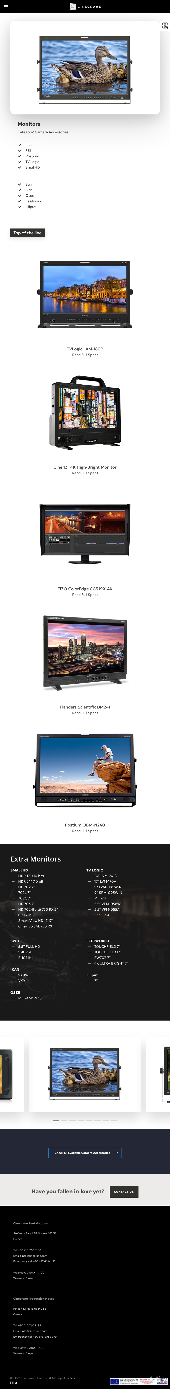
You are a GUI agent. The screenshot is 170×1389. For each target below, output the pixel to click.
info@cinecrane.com (34, 1256)
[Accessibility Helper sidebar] (165, 26)
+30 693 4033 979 (45, 1336)
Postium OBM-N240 (85, 825)
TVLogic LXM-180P (85, 349)
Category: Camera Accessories (43, 132)
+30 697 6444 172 (44, 1261)
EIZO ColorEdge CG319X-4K (85, 589)
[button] (6, 7)
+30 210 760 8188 (29, 1250)
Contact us (124, 1191)
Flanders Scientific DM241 (85, 707)
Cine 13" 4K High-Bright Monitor (85, 467)
